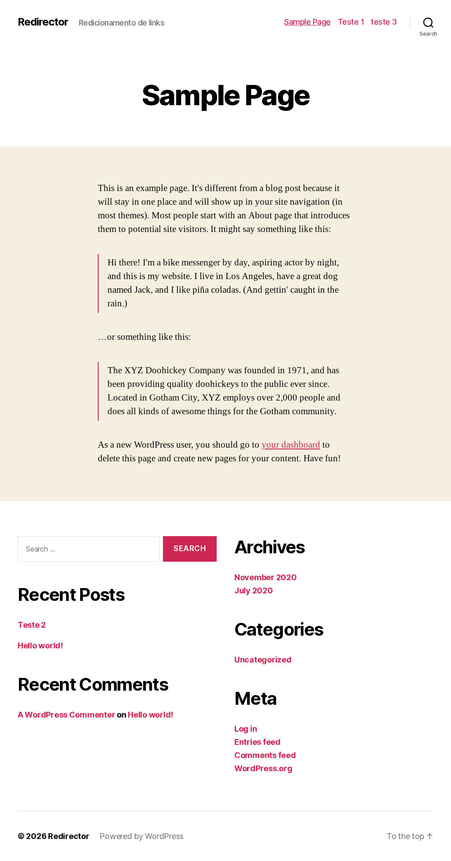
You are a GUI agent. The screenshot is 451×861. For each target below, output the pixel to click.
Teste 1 (351, 21)
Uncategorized (263, 659)
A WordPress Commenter (66, 714)
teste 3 (384, 21)
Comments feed (265, 755)
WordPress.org (263, 768)
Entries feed (257, 742)
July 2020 (253, 590)
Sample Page (307, 21)
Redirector (43, 22)
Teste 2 (32, 624)
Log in (245, 728)
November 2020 (265, 577)
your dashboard (291, 445)
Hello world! (40, 645)
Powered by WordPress (142, 836)
